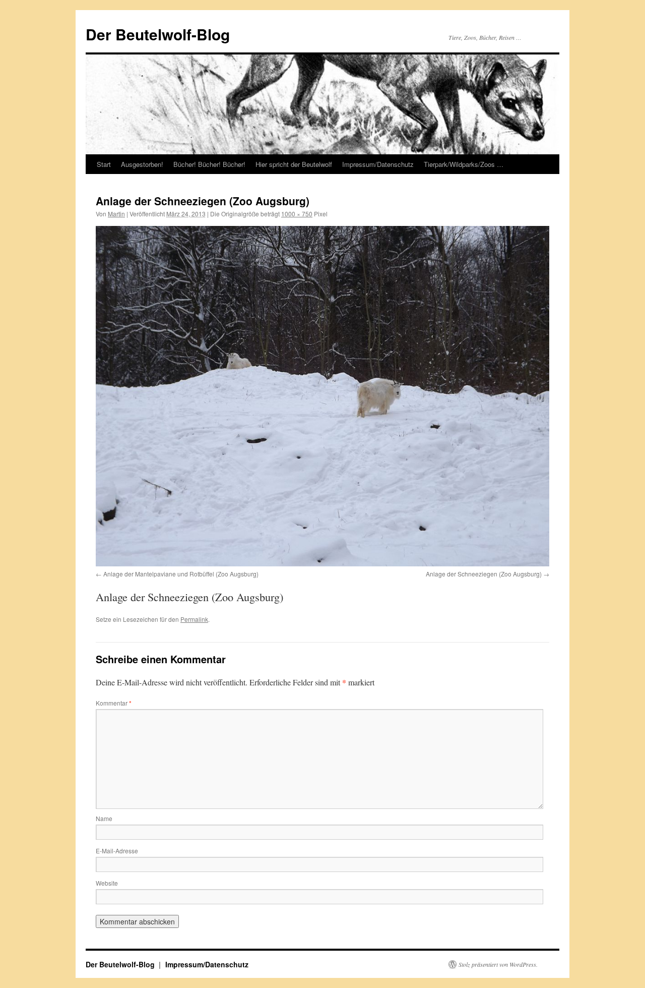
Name (104, 818)
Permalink (194, 619)
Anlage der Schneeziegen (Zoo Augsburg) (484, 573)
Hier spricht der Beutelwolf (293, 164)
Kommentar (114, 703)
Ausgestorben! (142, 164)
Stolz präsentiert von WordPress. (498, 964)
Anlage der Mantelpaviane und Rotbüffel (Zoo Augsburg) (181, 573)
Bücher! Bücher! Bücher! (209, 164)
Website (107, 883)
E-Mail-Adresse (117, 850)
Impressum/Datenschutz (378, 164)
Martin (116, 213)
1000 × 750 (296, 213)
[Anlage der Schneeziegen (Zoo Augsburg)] (322, 396)
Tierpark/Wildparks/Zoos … (463, 164)
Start (104, 164)
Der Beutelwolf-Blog (158, 34)
